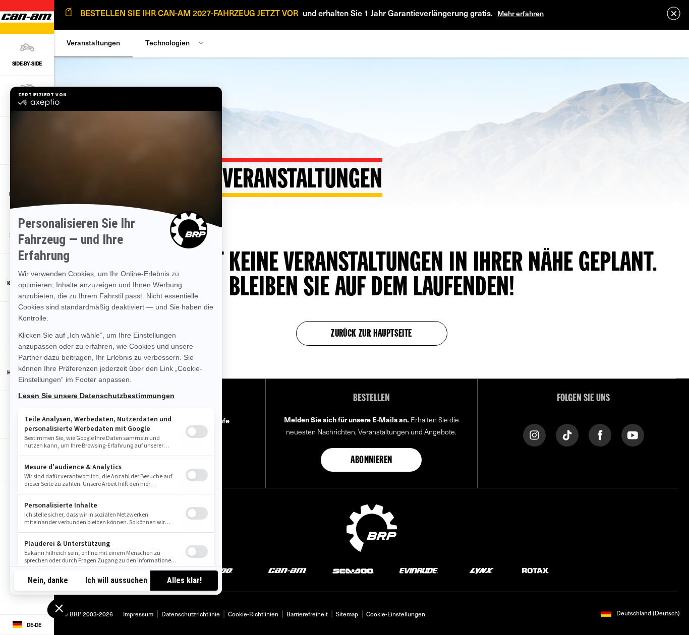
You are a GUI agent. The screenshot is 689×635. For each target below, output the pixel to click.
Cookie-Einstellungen (395, 613)
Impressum (138, 613)
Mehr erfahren (520, 13)
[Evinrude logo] (418, 570)
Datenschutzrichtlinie (190, 613)
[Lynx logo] (481, 570)
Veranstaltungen (93, 42)
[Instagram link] (534, 434)
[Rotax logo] (535, 570)
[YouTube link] (632, 434)
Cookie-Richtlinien (253, 613)
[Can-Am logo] (287, 570)
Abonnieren (371, 461)
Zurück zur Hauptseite (371, 334)
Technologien (167, 42)
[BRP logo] (372, 527)
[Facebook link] (600, 434)
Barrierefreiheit (307, 613)
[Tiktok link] (567, 434)
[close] (673, 13)
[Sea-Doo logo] (353, 570)
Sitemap (347, 613)
